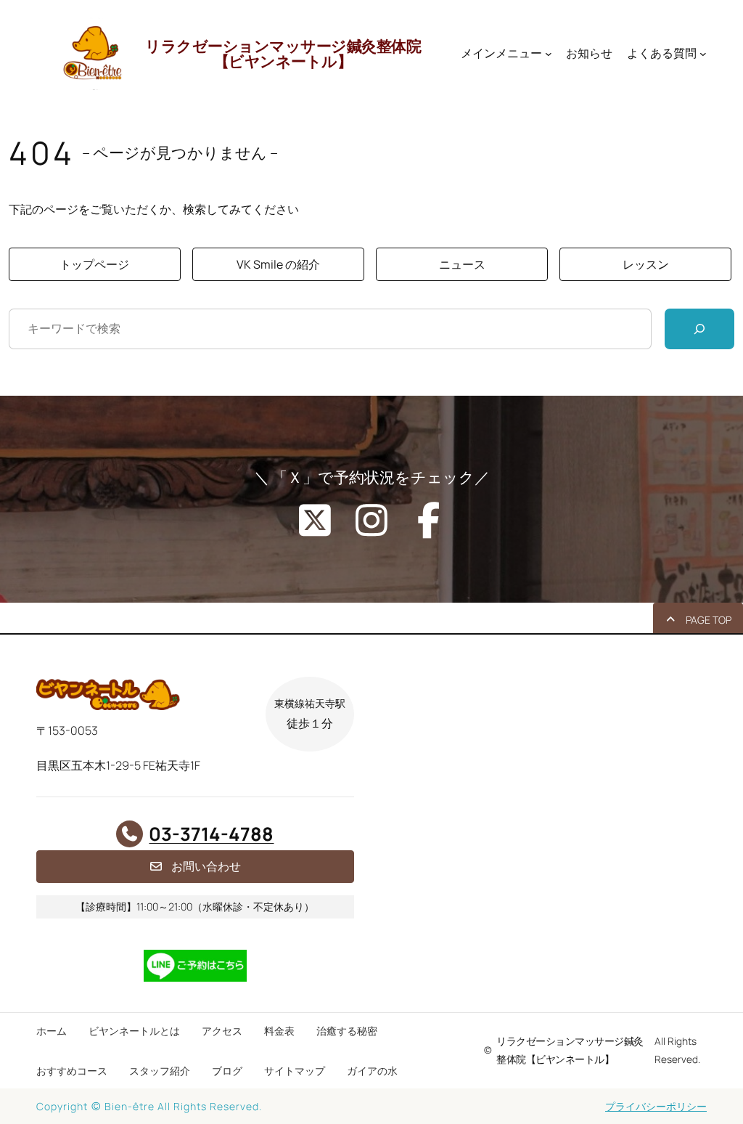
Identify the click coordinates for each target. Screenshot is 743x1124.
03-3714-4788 (211, 834)
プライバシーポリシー (656, 1106)
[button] (95, 264)
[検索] (699, 329)
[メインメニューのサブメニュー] (548, 53)
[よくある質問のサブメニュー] (703, 53)
